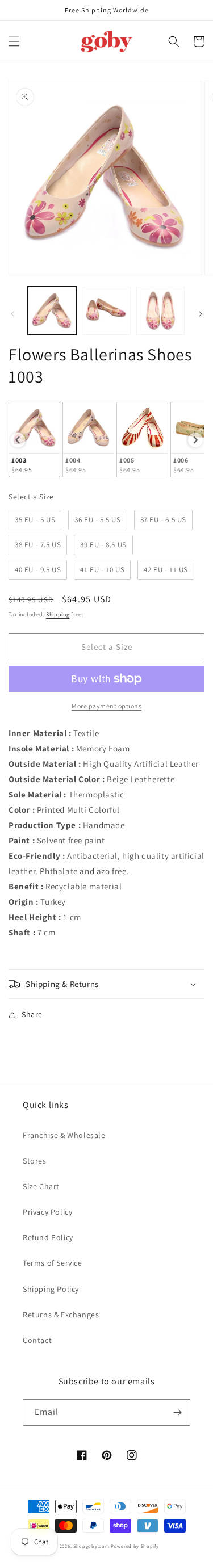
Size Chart (41, 1186)
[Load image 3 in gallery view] (160, 311)
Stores (35, 1161)
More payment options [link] (106, 706)
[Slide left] (12, 313)
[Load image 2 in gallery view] (106, 311)
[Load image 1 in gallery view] (52, 311)
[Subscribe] (177, 1412)
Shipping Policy (51, 1289)
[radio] (34, 439)
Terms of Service (52, 1263)
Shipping (58, 614)
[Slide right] (200, 313)
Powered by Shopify (135, 1546)
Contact (37, 1340)
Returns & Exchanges (61, 1314)
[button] (14, 41)
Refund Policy (48, 1237)
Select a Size (31, 497)
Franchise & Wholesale (64, 1135)
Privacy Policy (47, 1212)
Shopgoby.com (91, 1546)
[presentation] (17, 440)
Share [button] (32, 1014)
